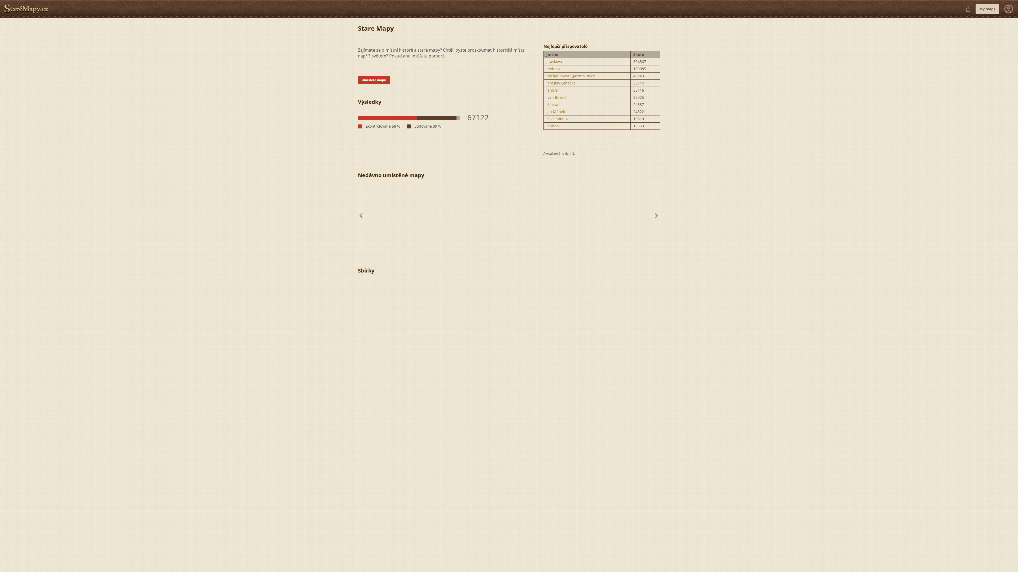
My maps (987, 8)
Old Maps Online (28, 9)
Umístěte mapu (374, 80)
